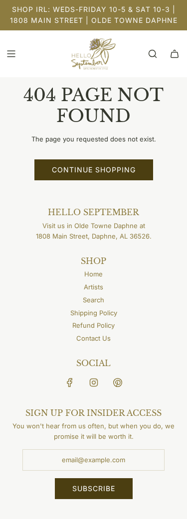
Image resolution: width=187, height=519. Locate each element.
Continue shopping (94, 169)
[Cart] (175, 54)
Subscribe (93, 488)
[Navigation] (11, 54)
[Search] (153, 54)
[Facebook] (70, 382)
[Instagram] (94, 382)
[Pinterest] (118, 382)
